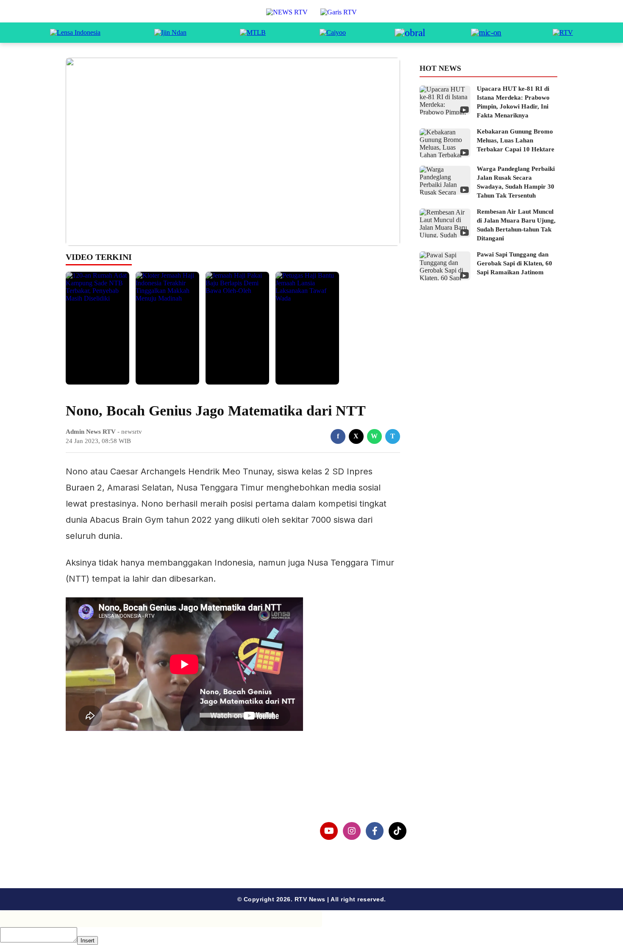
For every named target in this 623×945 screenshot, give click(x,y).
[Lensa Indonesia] (75, 32)
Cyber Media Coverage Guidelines (135, 853)
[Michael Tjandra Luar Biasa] (253, 32)
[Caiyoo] (332, 32)
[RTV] (562, 32)
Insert (88, 940)
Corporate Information (116, 826)
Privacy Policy (102, 840)
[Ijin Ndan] (170, 32)
